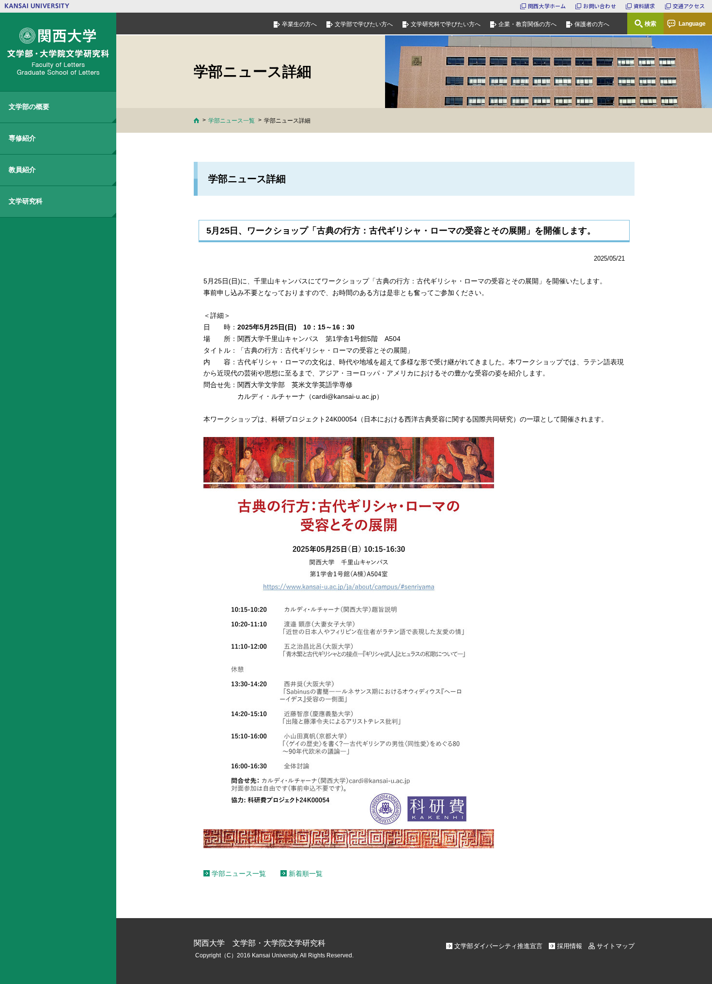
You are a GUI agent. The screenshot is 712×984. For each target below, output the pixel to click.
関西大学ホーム (547, 6)
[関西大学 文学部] (58, 52)
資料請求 (644, 6)
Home (196, 120)
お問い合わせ (599, 6)
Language (692, 23)
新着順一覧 (306, 873)
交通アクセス (689, 6)
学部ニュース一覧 (231, 120)
